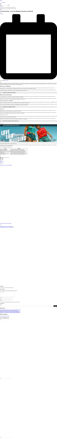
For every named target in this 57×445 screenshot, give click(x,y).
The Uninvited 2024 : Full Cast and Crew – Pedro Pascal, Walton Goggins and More (10, 309)
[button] (7, 5)
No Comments (6, 80)
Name (1, 297)
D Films (1, 0)
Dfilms (1, 161)
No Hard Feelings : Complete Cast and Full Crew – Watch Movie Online (9, 310)
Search (1, 304)
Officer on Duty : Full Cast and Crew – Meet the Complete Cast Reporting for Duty (10, 312)
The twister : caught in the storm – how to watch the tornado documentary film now (10, 311)
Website (1, 300)
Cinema (1, 9)
